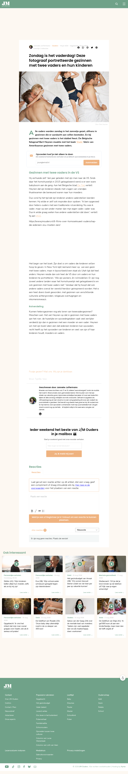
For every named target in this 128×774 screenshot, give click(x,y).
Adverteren (9, 715)
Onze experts (10, 719)
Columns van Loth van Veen (47, 745)
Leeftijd (70, 695)
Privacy (39, 759)
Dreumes (70, 703)
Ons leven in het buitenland (46, 715)
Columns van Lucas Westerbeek (43, 739)
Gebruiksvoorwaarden (44, 754)
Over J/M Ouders (11, 699)
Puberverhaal (41, 719)
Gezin (100, 703)
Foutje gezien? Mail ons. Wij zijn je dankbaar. (51, 371)
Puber (69, 719)
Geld (100, 699)
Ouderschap (103, 695)
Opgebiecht (40, 699)
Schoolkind (71, 715)
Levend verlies (41, 711)
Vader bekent (41, 707)
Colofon (8, 703)
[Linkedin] (40, 413)
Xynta (123, 766)
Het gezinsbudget (43, 703)
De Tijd (80, 185)
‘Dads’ (79, 142)
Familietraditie (41, 723)
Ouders (55, 46)
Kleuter (70, 711)
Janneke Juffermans (41, 46)
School (101, 711)
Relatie (101, 707)
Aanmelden (91, 162)
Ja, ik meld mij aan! (64, 453)
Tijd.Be (38, 378)
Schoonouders (42, 727)
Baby (69, 699)
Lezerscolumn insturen (15, 750)
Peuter (69, 707)
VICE (38, 215)
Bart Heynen (103, 124)
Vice (44, 378)
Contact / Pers (10, 707)
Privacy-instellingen (76, 750)
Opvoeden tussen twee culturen (45, 732)
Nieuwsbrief (9, 711)
